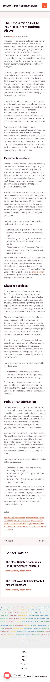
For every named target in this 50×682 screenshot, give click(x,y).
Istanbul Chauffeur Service (21, 631)
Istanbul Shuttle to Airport (33, 639)
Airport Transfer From (31, 618)
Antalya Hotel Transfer (19, 625)
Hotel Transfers (13, 631)
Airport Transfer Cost (22, 615)
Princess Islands (10, 621)
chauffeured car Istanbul (14, 518)
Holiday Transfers (8, 639)
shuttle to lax (9, 526)
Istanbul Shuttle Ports (11, 634)
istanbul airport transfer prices (17, 520)
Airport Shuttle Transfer (33, 615)
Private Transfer (27, 634)
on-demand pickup (24, 526)
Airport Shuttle (3, 607)
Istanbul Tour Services (44, 621)
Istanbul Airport (13, 615)
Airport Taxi (10, 607)
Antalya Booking (33, 625)
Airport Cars (14, 609)
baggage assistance (35, 523)
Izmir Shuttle (11, 625)
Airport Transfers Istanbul (43, 618)
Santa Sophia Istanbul (40, 607)
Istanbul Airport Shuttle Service (20, 5)
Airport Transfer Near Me (36, 634)
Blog (24, 660)
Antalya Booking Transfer (4, 631)
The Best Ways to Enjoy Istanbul (25, 581)
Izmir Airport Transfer (4, 625)
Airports (45, 639)
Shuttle (20, 642)
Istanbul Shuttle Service (28, 628)
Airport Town (18, 621)
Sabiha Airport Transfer (25, 612)
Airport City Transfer (22, 609)
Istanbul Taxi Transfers (27, 637)
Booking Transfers (24, 639)
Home (24, 652)
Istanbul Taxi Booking (40, 631)
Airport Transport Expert (7, 637)
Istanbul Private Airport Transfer (37, 637)
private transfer (37, 272)
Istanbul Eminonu (44, 615)
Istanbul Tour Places (14, 618)
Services (24, 668)
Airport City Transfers (33, 609)
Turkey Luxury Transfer (37, 628)
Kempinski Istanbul (29, 607)
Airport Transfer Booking (13, 612)
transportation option (35, 518)
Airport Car (41, 639)
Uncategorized (12, 571)
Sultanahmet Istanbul (19, 607)
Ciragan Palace (7, 609)
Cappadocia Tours (4, 618)
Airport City (3, 621)
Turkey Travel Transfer (8, 628)
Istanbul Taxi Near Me (20, 634)
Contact (24, 664)
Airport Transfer (4, 615)
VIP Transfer (25, 642)
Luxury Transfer (31, 642)
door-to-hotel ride (18, 523)
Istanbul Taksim (35, 612)
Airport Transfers (16, 585)
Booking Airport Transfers (17, 637)
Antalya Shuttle (26, 625)
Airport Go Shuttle (45, 628)
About (24, 656)
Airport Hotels (42, 609)
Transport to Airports (16, 639)
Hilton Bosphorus (44, 612)
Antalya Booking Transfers (18, 628)
